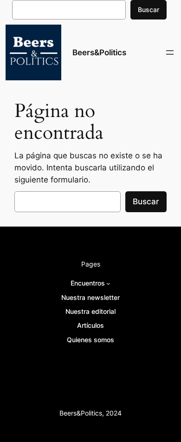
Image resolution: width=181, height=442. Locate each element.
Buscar (148, 9)
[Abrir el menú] (169, 52)
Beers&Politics (99, 52)
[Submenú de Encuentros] (108, 283)
